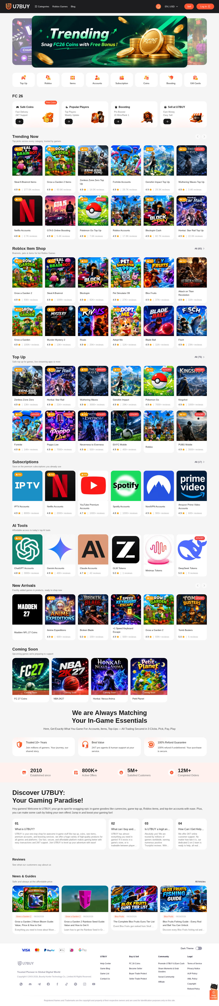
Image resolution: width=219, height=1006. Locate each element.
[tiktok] (66, 984)
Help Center (105, 963)
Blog (73, 6)
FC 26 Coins (134, 963)
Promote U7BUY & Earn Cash (171, 963)
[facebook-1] (48, 984)
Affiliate (161, 982)
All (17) (198, 462)
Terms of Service (194, 963)
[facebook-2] (57, 984)
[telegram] (39, 984)
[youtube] (93, 984)
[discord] (30, 984)
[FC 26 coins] (109, 42)
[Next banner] (194, 41)
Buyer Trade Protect (138, 973)
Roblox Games (60, 6)
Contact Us (105, 979)
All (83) (198, 248)
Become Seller (135, 968)
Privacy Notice (193, 968)
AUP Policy (192, 973)
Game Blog (105, 968)
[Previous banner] (24, 41)
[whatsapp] (21, 984)
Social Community (166, 977)
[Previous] (197, 136)
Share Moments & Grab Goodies (168, 970)
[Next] (204, 136)
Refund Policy (193, 989)
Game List (104, 973)
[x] (75, 984)
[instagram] (84, 984)
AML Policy (192, 979)
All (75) (198, 357)
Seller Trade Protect (138, 979)
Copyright (191, 984)
